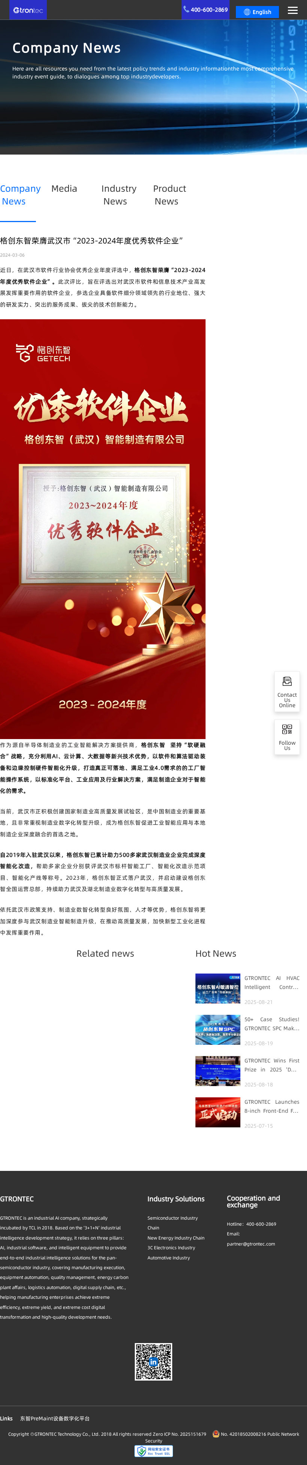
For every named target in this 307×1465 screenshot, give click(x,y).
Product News (169, 194)
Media (64, 188)
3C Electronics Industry (171, 1247)
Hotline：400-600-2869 (251, 1224)
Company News (20, 194)
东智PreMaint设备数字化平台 (55, 1418)
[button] (257, 12)
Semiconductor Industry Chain (173, 1223)
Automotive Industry (169, 1258)
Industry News (119, 194)
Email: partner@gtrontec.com (251, 1239)
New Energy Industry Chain (176, 1238)
